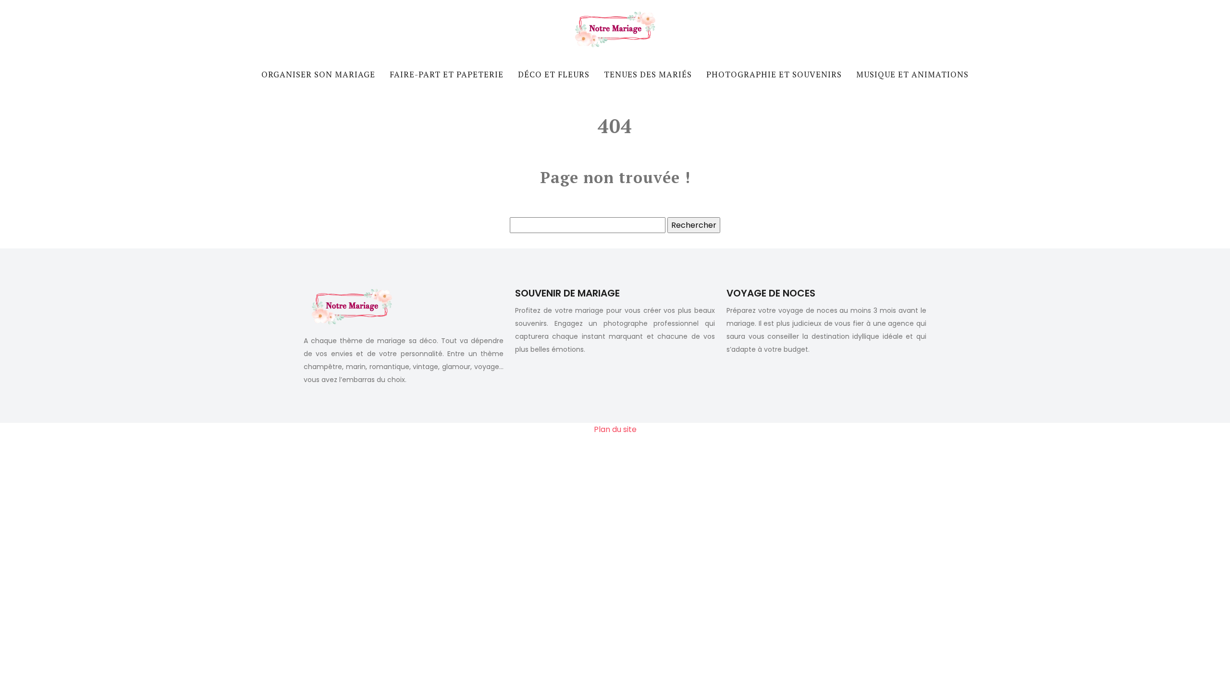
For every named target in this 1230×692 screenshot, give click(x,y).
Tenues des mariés (648, 74)
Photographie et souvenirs (774, 74)
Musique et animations (912, 74)
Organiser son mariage (318, 74)
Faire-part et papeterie (447, 74)
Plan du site (615, 429)
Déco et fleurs (554, 74)
